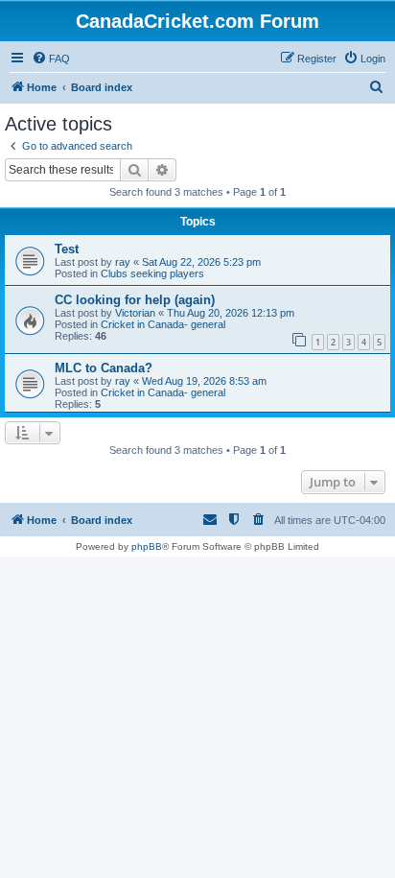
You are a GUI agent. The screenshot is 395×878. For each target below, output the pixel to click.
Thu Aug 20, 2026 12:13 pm (230, 313)
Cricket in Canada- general (163, 324)
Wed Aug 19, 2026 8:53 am (204, 381)
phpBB (146, 546)
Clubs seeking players (152, 273)
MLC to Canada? (103, 368)
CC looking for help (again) (135, 300)
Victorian (135, 313)
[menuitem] (51, 58)
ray (122, 262)
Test (67, 249)
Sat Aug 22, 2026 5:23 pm (201, 262)
